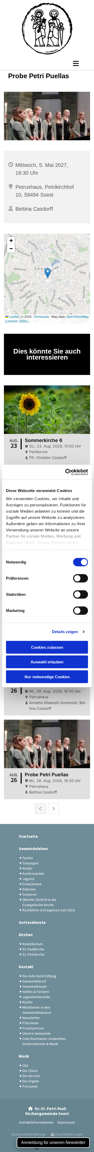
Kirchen (26, 934)
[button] (47, 63)
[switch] (80, 578)
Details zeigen (65, 631)
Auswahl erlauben (47, 662)
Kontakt (26, 966)
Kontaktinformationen (36, 1122)
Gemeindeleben (33, 848)
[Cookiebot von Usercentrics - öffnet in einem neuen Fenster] (66, 472)
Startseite (28, 836)
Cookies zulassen (47, 647)
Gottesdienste (32, 922)
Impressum (66, 1122)
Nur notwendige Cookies (47, 676)
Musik (24, 1056)
